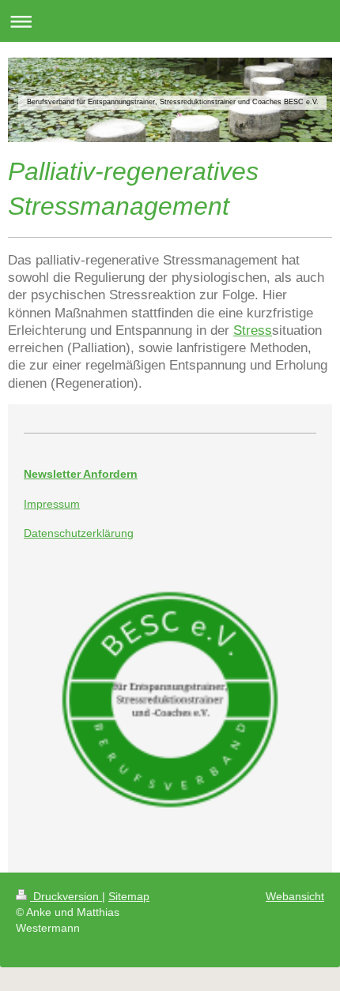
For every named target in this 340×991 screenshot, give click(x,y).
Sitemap (128, 896)
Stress (252, 330)
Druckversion (66, 896)
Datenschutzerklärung (79, 533)
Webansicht (295, 896)
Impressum (52, 503)
